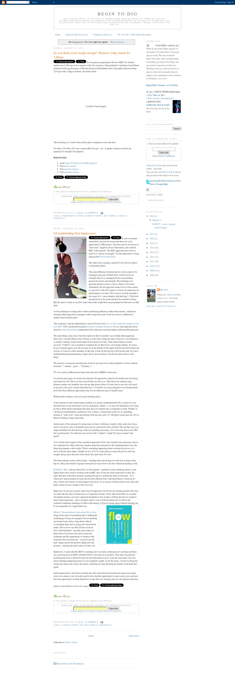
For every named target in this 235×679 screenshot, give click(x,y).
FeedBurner (170, 155)
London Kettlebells (68, 329)
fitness (80, 216)
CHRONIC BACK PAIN (157, 105)
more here (162, 78)
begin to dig (118, 14)
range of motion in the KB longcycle (81, 162)
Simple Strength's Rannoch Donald (103, 326)
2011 (152, 261)
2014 (152, 247)
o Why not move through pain (159, 98)
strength (59, 218)
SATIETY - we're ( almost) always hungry (164, 226)
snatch (123, 216)
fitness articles (70, 165)
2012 (152, 256)
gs (81, 625)
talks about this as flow (75, 512)
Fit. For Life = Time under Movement (134, 34)
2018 (152, 216)
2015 (152, 243)
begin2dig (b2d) (152, 200)
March (156, 220)
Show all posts (117, 41)
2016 (152, 238)
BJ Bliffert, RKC (61, 469)
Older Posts (134, 635)
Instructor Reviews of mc (77, 34)
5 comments (91, 213)
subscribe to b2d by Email (169, 171)
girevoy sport (94, 216)
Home (58, 34)
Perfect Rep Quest (107, 256)
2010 (152, 266)
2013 (152, 252)
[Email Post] (101, 213)
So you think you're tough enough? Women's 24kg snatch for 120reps (92, 55)
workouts (105, 625)
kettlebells (111, 216)
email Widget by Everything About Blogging (96, 202)
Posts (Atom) (72, 642)
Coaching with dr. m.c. (103, 34)
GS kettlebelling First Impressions (75, 233)
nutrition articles (71, 169)
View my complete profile (161, 306)
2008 (152, 275)
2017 (152, 234)
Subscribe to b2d (153, 165)
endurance (68, 216)
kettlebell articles (71, 172)
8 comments (91, 622)
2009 (152, 270)
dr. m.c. (164, 290)
